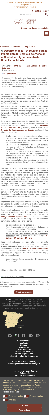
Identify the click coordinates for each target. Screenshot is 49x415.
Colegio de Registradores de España (17, 130)
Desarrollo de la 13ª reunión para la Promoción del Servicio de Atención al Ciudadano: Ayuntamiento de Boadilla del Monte (24, 55)
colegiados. (6, 216)
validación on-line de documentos (23, 356)
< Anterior (15, 47)
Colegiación (25, 373)
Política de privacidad (24, 354)
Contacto (24, 343)
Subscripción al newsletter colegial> (24, 364)
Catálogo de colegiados (24, 375)
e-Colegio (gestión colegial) (24, 361)
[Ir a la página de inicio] (24, 25)
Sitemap (23, 345)
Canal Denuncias (24, 349)
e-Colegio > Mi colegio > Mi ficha (27, 237)
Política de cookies (11, 392)
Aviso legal (24, 347)
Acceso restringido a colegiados (35, 28)
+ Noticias (4, 47)
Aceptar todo (24, 410)
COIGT (8, 299)
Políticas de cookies (24, 352)
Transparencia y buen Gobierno (25, 371)
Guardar (24, 406)
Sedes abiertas (23, 341)
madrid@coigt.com (19, 216)
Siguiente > (30, 47)
